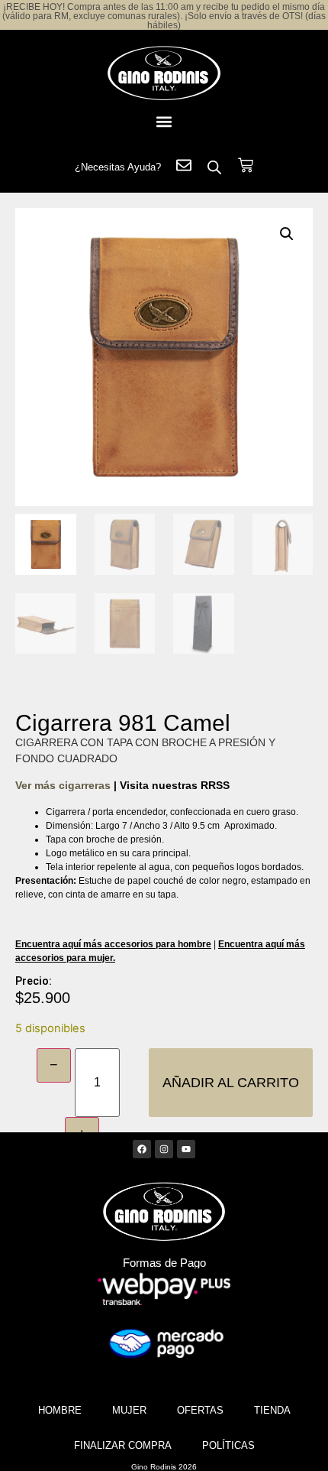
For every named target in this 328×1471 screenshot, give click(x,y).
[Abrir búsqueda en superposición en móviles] (214, 167)
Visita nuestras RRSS (175, 785)
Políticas (228, 1445)
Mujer (129, 1410)
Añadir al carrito (230, 1082)
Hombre (60, 1410)
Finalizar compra (123, 1445)
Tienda (272, 1410)
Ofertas (200, 1410)
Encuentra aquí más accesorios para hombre (113, 944)
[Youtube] (186, 1149)
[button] (164, 121)
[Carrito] (245, 165)
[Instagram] (164, 1149)
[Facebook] (142, 1149)
